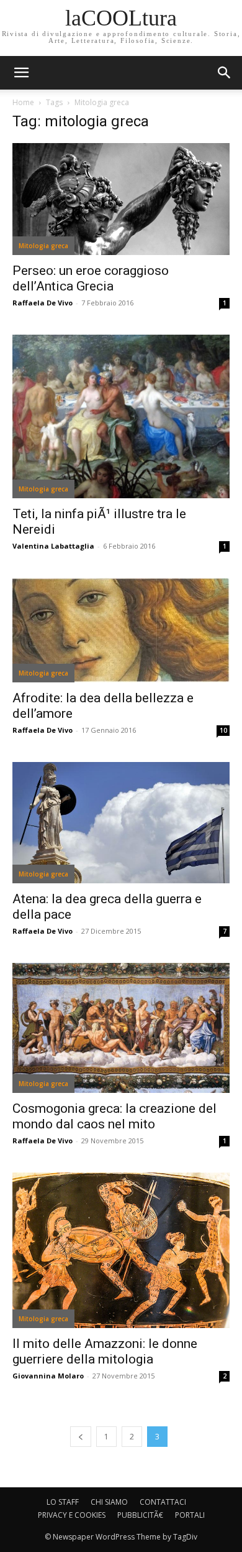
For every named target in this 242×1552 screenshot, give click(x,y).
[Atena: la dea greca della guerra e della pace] (121, 823)
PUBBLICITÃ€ (140, 1515)
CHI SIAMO (109, 1502)
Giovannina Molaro (48, 1375)
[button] (224, 73)
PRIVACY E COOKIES (71, 1515)
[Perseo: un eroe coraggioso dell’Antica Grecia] (121, 199)
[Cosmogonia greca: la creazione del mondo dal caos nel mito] (121, 1027)
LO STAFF (63, 1502)
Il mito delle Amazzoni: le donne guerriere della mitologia (104, 1351)
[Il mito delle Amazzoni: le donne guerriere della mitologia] (121, 1250)
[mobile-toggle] (21, 73)
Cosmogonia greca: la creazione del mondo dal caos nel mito (114, 1116)
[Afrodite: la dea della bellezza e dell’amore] (121, 630)
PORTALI (190, 1515)
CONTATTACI (163, 1502)
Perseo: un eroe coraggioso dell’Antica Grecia (90, 278)
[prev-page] (80, 1436)
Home (23, 102)
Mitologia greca (43, 245)
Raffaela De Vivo (42, 302)
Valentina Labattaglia (53, 546)
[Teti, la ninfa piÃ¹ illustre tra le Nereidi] (121, 416)
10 (223, 730)
